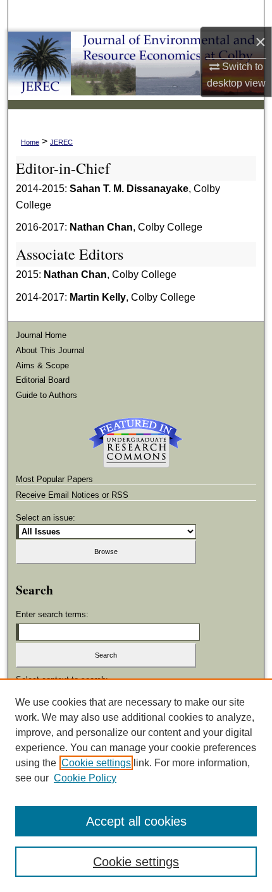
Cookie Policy (85, 778)
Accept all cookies (136, 821)
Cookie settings (96, 762)
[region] (136, 785)
